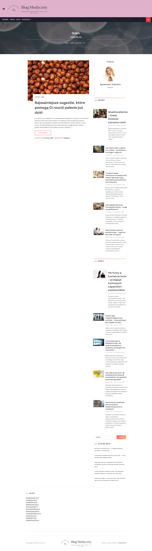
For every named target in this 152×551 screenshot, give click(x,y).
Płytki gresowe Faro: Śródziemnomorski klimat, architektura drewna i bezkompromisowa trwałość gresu (109, 464)
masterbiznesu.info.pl (32, 511)
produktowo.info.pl (31, 500)
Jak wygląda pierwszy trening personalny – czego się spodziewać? (116, 207)
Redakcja (66, 138)
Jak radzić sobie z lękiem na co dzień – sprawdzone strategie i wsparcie (115, 150)
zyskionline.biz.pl (31, 516)
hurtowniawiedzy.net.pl (33, 509)
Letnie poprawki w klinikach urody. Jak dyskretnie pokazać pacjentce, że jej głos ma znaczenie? (115, 345)
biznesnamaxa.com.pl (32, 498)
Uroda (12, 19)
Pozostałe (26, 19)
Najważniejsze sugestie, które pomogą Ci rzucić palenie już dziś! (60, 108)
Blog (18, 19)
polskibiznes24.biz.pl (32, 520)
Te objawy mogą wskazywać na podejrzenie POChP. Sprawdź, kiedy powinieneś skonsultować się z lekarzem (116, 177)
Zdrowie (5, 19)
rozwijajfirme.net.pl (31, 502)
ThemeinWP (122, 543)
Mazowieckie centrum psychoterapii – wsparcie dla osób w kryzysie (115, 232)
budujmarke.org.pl (31, 518)
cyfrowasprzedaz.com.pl (33, 513)
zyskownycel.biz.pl (32, 507)
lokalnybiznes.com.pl (32, 504)
